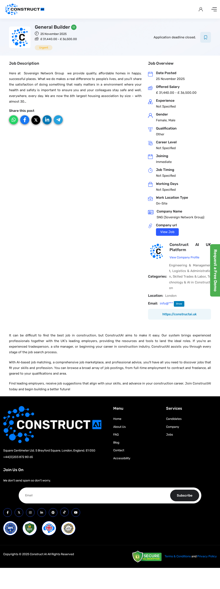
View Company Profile (184, 257)
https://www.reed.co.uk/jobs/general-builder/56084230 (167, 232)
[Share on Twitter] (35, 120)
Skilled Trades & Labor (189, 276)
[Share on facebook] (24, 119)
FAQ (116, 434)
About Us (119, 427)
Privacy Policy (207, 556)
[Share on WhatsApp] (13, 119)
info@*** (167, 303)
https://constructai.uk (179, 314)
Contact (118, 450)
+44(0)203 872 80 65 (18, 457)
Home (117, 419)
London (171, 296)
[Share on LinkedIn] (47, 119)
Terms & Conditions (178, 556)
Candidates (174, 419)
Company (172, 427)
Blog (116, 442)
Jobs (169, 434)
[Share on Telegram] (58, 119)
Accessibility (121, 458)
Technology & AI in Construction (190, 282)
